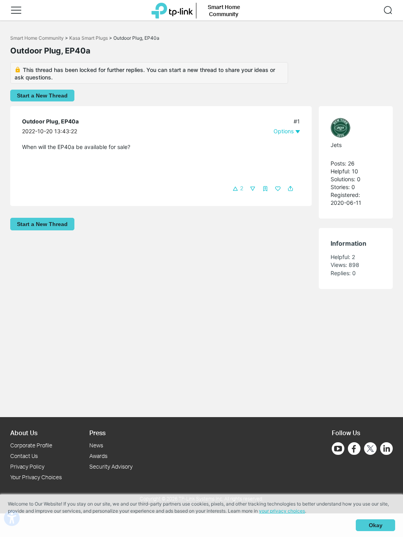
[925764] (352, 128)
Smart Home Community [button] (224, 10)
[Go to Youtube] (338, 448)
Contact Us (24, 455)
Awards (98, 455)
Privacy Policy (27, 466)
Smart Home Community (37, 38)
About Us (23, 432)
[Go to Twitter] (370, 449)
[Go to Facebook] (354, 448)
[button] (16, 10)
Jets (336, 145)
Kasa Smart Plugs (88, 38)
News (96, 445)
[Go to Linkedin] (386, 448)
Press (97, 432)
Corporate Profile (31, 445)
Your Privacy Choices (36, 477)
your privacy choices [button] (282, 511)
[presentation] (340, 128)
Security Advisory (111, 466)
